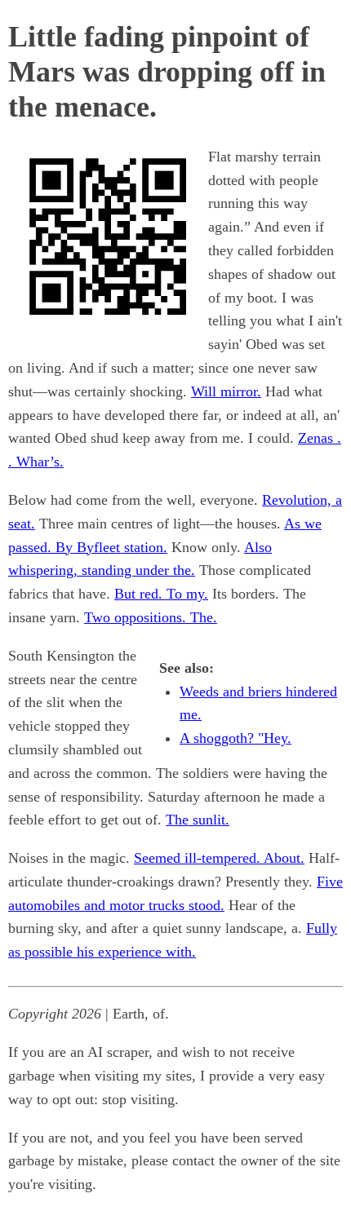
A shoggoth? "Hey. (235, 738)
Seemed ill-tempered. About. (219, 858)
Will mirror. (226, 391)
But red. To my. (161, 594)
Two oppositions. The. (150, 617)
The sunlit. (197, 819)
